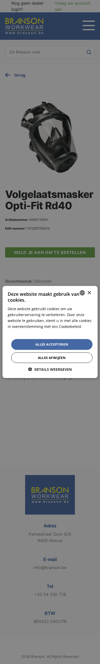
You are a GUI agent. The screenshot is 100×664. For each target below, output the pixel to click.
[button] (50, 369)
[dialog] (50, 332)
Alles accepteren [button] (51, 344)
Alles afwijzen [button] (52, 357)
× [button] (89, 293)
